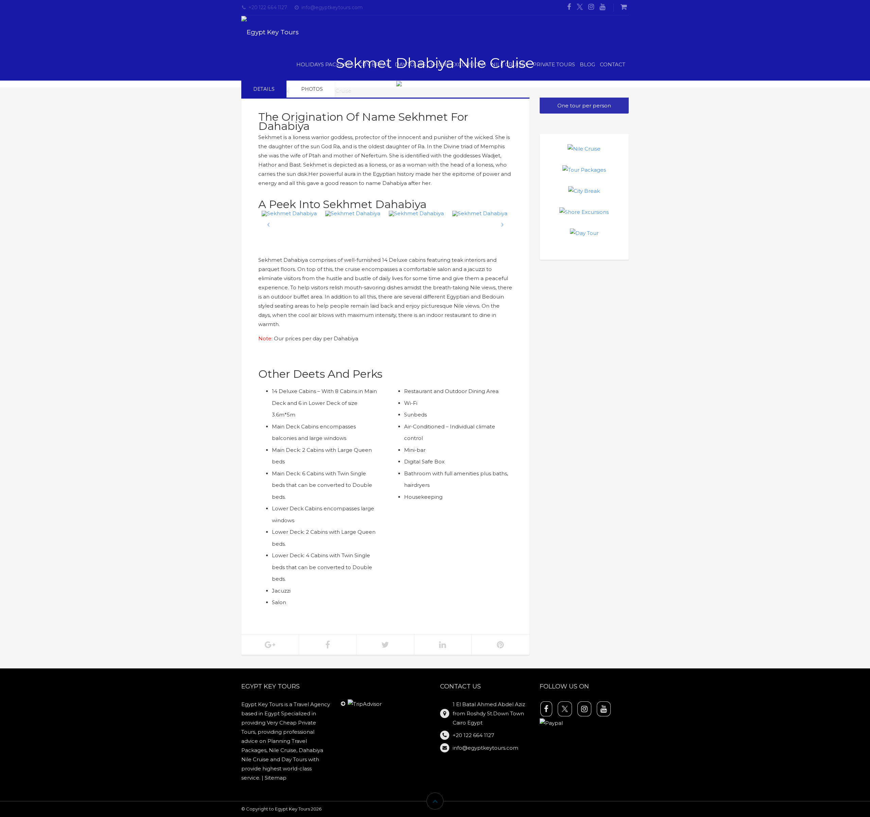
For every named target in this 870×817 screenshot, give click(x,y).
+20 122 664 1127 (267, 7)
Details (264, 89)
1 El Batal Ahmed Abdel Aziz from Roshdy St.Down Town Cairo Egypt (489, 713)
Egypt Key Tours (292, 809)
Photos (312, 89)
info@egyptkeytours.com (332, 7)
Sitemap (275, 778)
